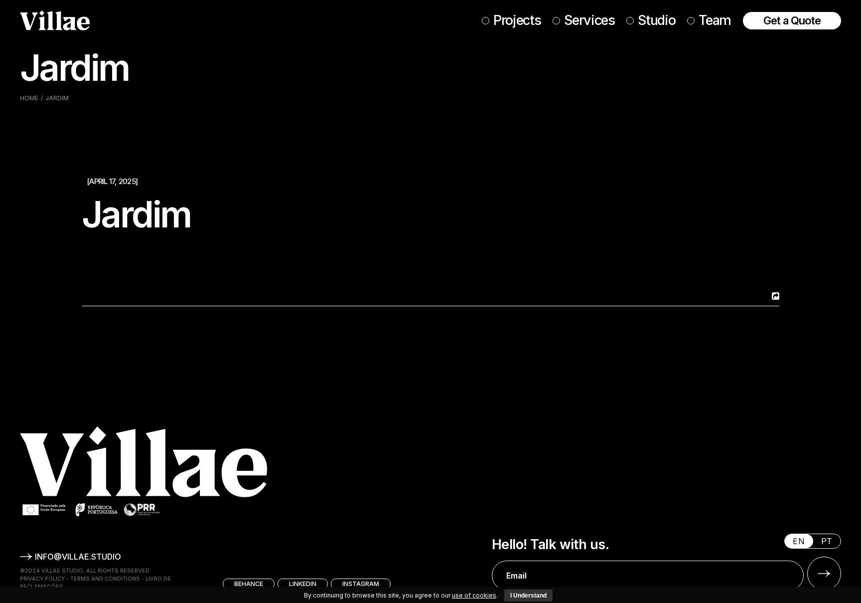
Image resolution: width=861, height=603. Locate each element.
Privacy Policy (42, 578)
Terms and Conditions (105, 578)
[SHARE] (774, 296)
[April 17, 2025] (112, 181)
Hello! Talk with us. (550, 545)
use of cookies (474, 595)
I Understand (528, 595)
